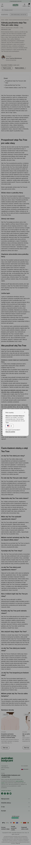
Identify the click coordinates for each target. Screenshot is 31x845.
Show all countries (10, 431)
